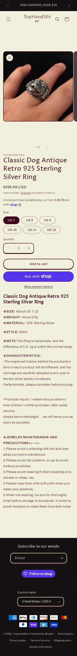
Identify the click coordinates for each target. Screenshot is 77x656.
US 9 (47, 220)
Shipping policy (63, 640)
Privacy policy (18, 640)
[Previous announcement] (8, 5)
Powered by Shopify (42, 633)
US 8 (29, 220)
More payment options (38, 286)
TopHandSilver (21, 633)
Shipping (26, 193)
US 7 (11, 220)
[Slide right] (48, 147)
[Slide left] (29, 147)
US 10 (12, 229)
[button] (8, 19)
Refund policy (66, 633)
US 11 (32, 229)
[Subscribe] (62, 558)
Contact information (40, 647)
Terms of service (40, 640)
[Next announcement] (69, 5)
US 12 (51, 229)
